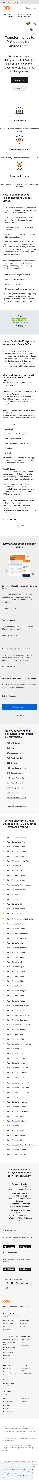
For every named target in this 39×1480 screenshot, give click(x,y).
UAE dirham (13, 743)
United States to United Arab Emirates (21, 1145)
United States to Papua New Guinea (20, 1044)
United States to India (14, 943)
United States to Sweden (16, 1107)
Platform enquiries (26, 1373)
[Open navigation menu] (35, 8)
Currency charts (8, 1352)
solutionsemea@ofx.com (19, 1206)
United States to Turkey (15, 1135)
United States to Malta (15, 995)
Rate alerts (6, 1355)
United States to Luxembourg (17, 986)
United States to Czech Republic (19, 885)
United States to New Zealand (18, 1025)
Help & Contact (13, 1306)
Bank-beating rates (19, 176)
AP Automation (24, 1320)
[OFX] (6, 8)
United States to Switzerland (17, 1111)
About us (5, 1395)
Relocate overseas (8, 1380)
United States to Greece (15, 929)
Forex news (24, 1345)
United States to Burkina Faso (18, 861)
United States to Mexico (15, 1001)
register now (19, 399)
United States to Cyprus (15, 880)
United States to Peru (14, 1049)
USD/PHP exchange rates (15, 526)
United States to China (15, 871)
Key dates (24, 1401)
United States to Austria (15, 842)
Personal (16, 2)
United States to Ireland (15, 952)
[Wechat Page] (22, 1283)
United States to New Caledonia (18, 1020)
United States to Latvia (15, 976)
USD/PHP (32, 500)
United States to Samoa (15, 1063)
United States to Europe (15, 899)
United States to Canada (15, 866)
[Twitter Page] (17, 1283)
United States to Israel (15, 957)
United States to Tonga (15, 1131)
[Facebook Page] (7, 1283)
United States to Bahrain (15, 847)
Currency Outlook (26, 1339)
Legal (5, 1398)
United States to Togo (15, 1126)
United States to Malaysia (16, 991)
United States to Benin (15, 856)
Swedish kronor (15, 783)
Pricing (22, 1326)
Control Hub (6, 1329)
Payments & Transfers (9, 1320)
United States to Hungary (16, 938)
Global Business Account (10, 1317)
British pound (14, 763)
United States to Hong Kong (17, 933)
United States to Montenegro (17, 1006)
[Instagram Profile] (7, 1288)
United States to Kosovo (15, 971)
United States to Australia (16, 837)
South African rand (16, 798)
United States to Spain (15, 1097)
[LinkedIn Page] (12, 1283)
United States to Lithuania (16, 981)
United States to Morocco (16, 1010)
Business (6, 2)
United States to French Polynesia (19, 919)
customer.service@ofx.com (19, 1189)
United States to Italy (14, 962)
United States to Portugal (16, 1058)
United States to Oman (15, 1034)
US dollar (12, 793)
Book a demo (24, 1306)
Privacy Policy (7, 1401)
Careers (5, 1415)
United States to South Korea (17, 1092)
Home (4, 14)
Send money (7, 1368)
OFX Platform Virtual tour (10, 1339)
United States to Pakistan (16, 1039)
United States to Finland (15, 909)
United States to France (15, 913)
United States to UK (14, 1140)
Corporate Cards (8, 1323)
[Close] (29, 1465)
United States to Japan (15, 967)
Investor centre (25, 1395)
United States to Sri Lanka (16, 1102)
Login (28, 8)
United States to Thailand (16, 1121)
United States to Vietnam (16, 1154)
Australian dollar (15, 758)
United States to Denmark (16, 890)
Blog (22, 1342)
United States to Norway (16, 1030)
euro (10, 748)
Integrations (23, 1323)
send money (31, 399)
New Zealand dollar (16, 768)
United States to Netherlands (17, 1015)
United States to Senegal (16, 1072)
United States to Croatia (15, 875)
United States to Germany (16, 924)
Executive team (7, 1412)
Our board (6, 1408)
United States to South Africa (17, 1088)
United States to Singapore (16, 1077)
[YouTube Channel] (27, 1283)
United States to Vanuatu (16, 1150)
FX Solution (6, 1326)
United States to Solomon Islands (19, 1083)
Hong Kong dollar (16, 778)
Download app (7, 1372)
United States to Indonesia (16, 948)
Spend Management (26, 1317)
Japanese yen (14, 753)
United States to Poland (15, 1053)
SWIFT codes (7, 1359)
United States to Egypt (15, 894)
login (9, 220)
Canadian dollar (15, 773)
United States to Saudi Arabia (17, 1068)
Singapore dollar (15, 788)
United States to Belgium (16, 851)
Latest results (25, 1398)
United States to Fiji (14, 904)
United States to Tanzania (16, 1116)
